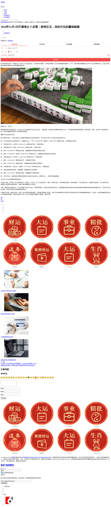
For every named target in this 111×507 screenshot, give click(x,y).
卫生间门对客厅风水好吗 (8, 291)
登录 (3, 465)
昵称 (2, 388)
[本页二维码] (9, 505)
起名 (5, 11)
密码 (2, 471)
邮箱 (2, 391)
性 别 (4, 51)
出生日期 (4, 55)
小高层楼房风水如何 (7, 337)
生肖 (5, 13)
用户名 (3, 469)
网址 (2, 395)
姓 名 (4, 48)
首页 (5, 10)
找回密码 (9, 465)
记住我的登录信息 (8, 472)
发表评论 (7, 33)
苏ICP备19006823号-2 (45, 457)
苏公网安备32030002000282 (30, 457)
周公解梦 (7, 17)
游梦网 (3, 2)
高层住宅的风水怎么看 (8, 314)
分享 (2, 201)
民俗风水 (7, 15)
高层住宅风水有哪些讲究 (8, 360)
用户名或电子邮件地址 (8, 481)
